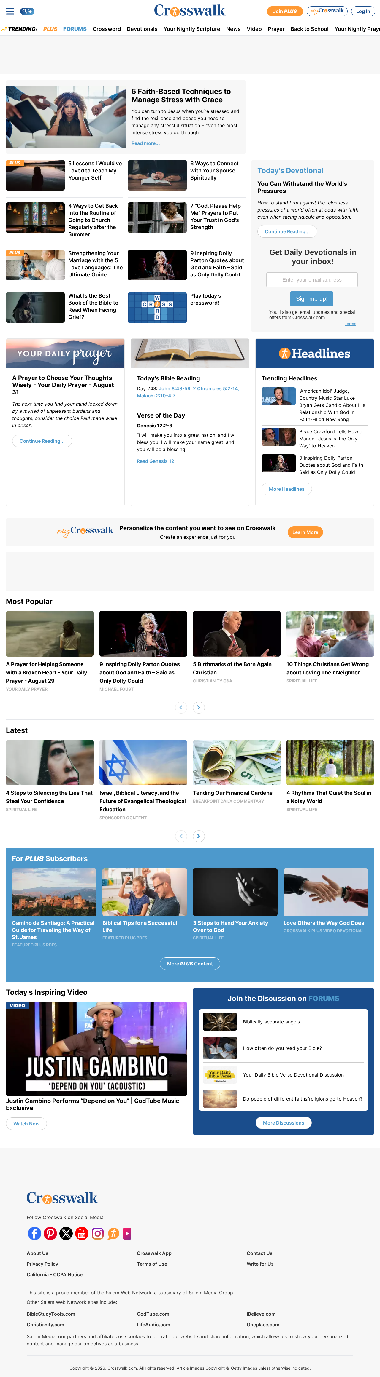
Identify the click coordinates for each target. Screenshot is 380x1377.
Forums (75, 29)
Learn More (305, 532)
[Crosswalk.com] (190, 10)
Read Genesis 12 (155, 461)
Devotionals (142, 29)
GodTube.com (153, 1314)
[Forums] (113, 1233)
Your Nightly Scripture (192, 29)
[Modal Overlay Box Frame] (313, 288)
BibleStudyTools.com (51, 1314)
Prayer (276, 29)
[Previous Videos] (181, 708)
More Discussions (283, 1123)
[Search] (27, 11)
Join (285, 11)
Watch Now (26, 1124)
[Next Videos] (199, 708)
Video (254, 29)
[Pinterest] (50, 1233)
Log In (363, 11)
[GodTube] (129, 1233)
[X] (66, 1233)
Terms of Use (152, 1264)
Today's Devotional (290, 170)
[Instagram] (97, 1233)
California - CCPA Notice (55, 1274)
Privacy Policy (42, 1264)
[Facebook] (34, 1233)
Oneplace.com (263, 1325)
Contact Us (260, 1253)
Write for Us (260, 1264)
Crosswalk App (154, 1253)
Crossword (107, 29)
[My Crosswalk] (327, 11)
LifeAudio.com (153, 1325)
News (233, 29)
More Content (190, 964)
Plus (50, 29)
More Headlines (287, 489)
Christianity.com (45, 1325)
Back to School (310, 29)
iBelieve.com (261, 1314)
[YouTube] (81, 1233)
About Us (37, 1253)
